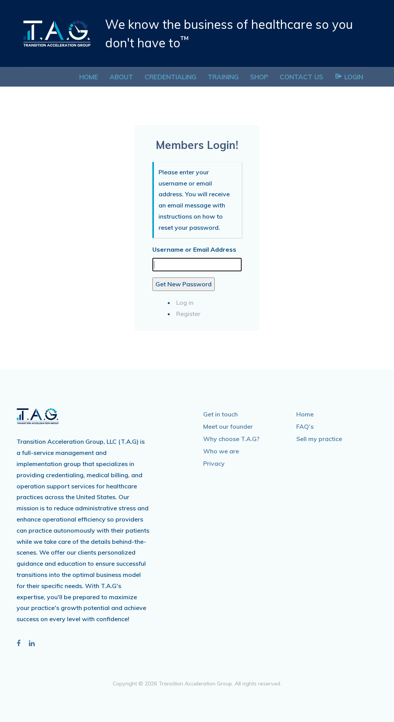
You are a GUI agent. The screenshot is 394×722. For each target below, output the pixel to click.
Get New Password (183, 284)
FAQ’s (305, 426)
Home (305, 414)
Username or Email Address (194, 249)
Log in (185, 302)
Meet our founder (228, 426)
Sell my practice (319, 439)
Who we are (221, 451)
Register (188, 314)
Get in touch (220, 414)
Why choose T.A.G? (231, 439)
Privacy (214, 463)
